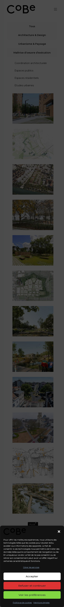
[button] (59, 531)
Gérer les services (31, 567)
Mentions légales (41, 602)
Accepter (32, 576)
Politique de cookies (22, 602)
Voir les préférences (32, 595)
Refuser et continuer (32, 585)
